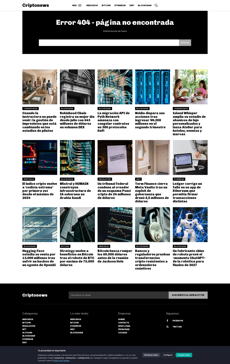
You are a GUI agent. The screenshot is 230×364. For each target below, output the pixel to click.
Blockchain (67, 109)
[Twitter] (167, 327)
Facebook (177, 321)
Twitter (177, 327)
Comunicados (30, 109)
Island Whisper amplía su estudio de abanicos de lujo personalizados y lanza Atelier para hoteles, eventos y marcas (189, 123)
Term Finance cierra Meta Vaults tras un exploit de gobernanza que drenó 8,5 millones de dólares (152, 192)
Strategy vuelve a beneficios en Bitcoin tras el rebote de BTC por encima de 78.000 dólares (77, 258)
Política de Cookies (61, 360)
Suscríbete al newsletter (188, 295)
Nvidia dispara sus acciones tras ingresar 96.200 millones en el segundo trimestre (150, 120)
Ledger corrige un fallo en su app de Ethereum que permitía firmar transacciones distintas (187, 192)
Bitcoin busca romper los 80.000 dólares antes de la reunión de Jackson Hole (115, 256)
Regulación (105, 179)
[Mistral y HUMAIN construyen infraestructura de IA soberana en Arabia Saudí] (77, 157)
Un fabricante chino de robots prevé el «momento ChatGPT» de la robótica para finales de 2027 (189, 258)
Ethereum (179, 179)
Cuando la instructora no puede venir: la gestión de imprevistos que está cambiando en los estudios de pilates (39, 122)
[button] (156, 5)
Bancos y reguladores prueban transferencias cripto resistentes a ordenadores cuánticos (152, 259)
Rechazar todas (151, 355)
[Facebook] (167, 320)
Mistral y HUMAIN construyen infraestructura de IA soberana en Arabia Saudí (75, 191)
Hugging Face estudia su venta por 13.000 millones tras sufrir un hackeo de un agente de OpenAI (39, 258)
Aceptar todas (184, 355)
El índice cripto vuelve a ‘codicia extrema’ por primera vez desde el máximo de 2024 (39, 191)
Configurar (167, 355)
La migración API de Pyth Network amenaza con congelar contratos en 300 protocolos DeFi (114, 122)
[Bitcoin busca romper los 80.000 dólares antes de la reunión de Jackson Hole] (115, 224)
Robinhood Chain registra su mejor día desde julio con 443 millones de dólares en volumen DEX (77, 120)
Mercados (29, 179)
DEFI (138, 179)
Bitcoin (65, 246)
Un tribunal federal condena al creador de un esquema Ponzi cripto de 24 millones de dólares (114, 191)
